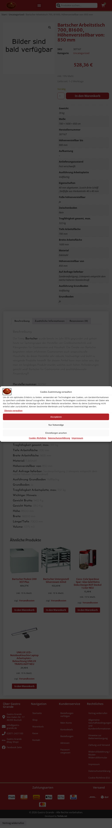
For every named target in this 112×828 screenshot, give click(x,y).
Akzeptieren (56, 417)
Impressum (77, 438)
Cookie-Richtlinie (37, 438)
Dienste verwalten (13, 410)
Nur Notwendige (56, 425)
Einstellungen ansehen (56, 433)
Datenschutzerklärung (59, 438)
